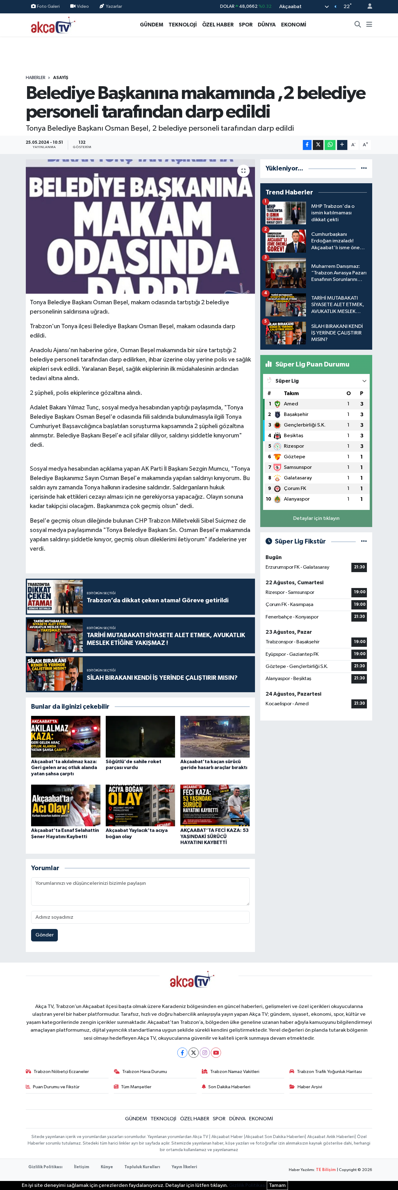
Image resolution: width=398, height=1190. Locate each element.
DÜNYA (267, 24)
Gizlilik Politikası (45, 1167)
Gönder (44, 935)
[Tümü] (364, 168)
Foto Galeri (48, 6)
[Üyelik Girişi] (367, 6)
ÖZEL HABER (218, 24)
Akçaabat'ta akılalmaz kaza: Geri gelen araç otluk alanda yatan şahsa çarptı (64, 767)
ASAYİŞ (60, 78)
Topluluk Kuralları (142, 1167)
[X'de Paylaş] (318, 145)
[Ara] (358, 25)
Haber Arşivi (310, 1087)
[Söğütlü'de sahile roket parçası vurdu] (140, 736)
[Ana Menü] (369, 25)
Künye (107, 1167)
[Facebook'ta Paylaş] (307, 145)
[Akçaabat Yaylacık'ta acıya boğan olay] (140, 805)
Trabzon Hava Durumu (144, 1071)
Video (83, 6)
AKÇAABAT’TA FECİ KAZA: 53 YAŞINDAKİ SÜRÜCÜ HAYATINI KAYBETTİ (214, 836)
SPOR (245, 24)
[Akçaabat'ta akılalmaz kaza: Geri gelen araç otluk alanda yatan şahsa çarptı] (65, 736)
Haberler (35, 78)
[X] (193, 1053)
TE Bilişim (326, 1170)
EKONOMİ (293, 24)
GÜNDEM (151, 24)
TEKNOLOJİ (183, 24)
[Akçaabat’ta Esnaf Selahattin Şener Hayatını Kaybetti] (65, 805)
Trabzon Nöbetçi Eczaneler (61, 1071)
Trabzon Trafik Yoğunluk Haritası (329, 1071)
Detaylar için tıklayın (316, 518)
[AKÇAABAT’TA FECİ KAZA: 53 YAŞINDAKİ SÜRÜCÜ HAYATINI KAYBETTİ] (215, 805)
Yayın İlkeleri (184, 1167)
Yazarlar (114, 6)
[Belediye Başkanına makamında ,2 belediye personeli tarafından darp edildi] (140, 226)
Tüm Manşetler (136, 1087)
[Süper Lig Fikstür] (364, 541)
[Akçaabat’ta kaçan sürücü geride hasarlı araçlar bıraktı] (215, 736)
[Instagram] (205, 1053)
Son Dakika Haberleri (229, 1087)
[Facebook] (182, 1053)
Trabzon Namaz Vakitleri (234, 1071)
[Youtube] (216, 1053)
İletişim (81, 1167)
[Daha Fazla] (342, 145)
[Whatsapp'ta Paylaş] (330, 145)
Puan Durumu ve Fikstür (56, 1087)
